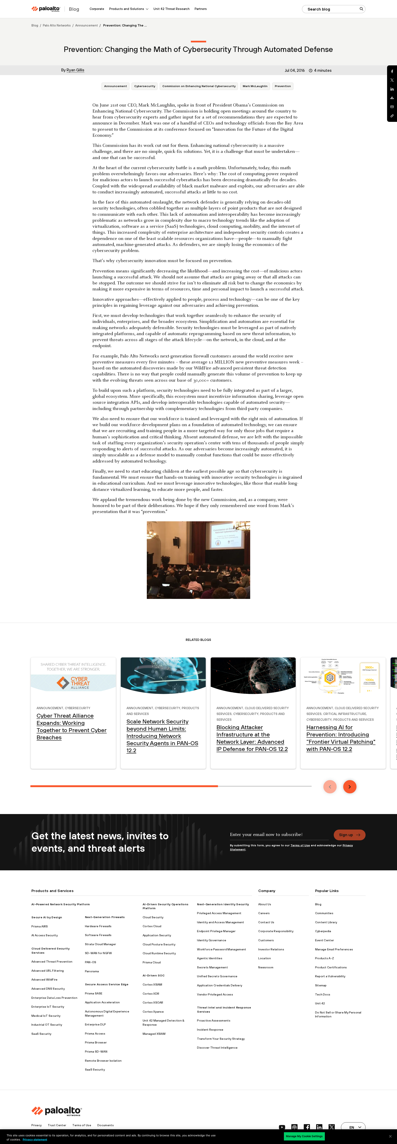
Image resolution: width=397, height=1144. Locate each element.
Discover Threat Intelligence (217, 1047)
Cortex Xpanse (153, 1011)
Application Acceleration (102, 1002)
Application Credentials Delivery (219, 985)
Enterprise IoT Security (47, 1006)
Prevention (283, 86)
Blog (34, 25)
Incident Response (210, 1029)
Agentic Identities (209, 958)
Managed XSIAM (154, 1033)
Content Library (326, 922)
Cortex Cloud (152, 926)
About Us (264, 904)
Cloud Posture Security (159, 944)
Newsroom (265, 967)
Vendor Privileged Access (215, 994)
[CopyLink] (392, 116)
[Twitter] (392, 80)
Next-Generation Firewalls (105, 917)
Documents (105, 1125)
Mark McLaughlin (255, 86)
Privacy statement (35, 1139)
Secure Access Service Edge (106, 984)
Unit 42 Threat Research (171, 9)
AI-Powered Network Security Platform (60, 904)
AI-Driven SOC (154, 975)
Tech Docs (322, 994)
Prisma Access (95, 1033)
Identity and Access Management (220, 922)
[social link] (282, 1127)
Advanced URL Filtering (47, 970)
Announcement (86, 25)
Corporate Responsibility (275, 931)
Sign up (346, 834)
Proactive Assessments (213, 1020)
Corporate (97, 9)
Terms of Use (300, 845)
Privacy (36, 1125)
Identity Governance (211, 940)
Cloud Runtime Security (159, 953)
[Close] (390, 1136)
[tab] (124, 786)
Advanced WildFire (44, 979)
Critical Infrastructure (344, 713)
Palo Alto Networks (57, 25)
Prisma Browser (96, 1042)
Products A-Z (324, 958)
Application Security (157, 935)
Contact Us (266, 922)
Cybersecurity (144, 86)
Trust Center (57, 1125)
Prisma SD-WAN (96, 1051)
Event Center (324, 940)
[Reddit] (392, 98)
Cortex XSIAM (152, 984)
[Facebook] (392, 71)
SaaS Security (41, 1033)
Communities (324, 913)
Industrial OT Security (46, 1024)
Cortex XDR (151, 993)
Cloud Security (153, 917)
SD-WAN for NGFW (98, 953)
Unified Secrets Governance (217, 976)
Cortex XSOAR (153, 1002)
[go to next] (349, 786)
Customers (266, 940)
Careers (264, 913)
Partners (201, 9)
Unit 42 (320, 1003)
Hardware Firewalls (98, 926)
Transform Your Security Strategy (221, 1038)
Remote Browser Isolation (103, 1060)
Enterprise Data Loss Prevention (54, 997)
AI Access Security (44, 935)
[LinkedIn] (392, 89)
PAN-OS (90, 962)
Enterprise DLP (95, 1024)
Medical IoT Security (45, 1015)
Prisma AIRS (39, 926)
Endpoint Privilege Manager (216, 931)
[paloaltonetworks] (45, 9)
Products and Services (353, 719)
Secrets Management (212, 967)
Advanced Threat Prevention (51, 961)
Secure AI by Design (46, 917)
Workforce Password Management (221, 949)
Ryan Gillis (75, 70)
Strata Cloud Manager (100, 944)
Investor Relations (271, 949)
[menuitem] (97, 9)
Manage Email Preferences (334, 949)
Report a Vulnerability (330, 976)
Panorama (92, 971)
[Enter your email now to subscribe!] (279, 836)
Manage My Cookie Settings (304, 1136)
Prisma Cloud (152, 962)
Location (264, 958)
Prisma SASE (94, 993)
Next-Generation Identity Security (223, 904)
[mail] (392, 107)
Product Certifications (331, 967)
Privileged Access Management (219, 913)
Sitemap (321, 985)
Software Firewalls (98, 935)
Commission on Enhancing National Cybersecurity (199, 86)
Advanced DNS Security (48, 988)
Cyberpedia (323, 931)
